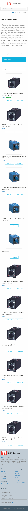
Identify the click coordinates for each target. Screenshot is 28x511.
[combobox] (12, 8)
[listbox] (16, 69)
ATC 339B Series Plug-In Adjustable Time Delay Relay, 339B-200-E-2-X (12, 282)
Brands (3, 471)
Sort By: (4, 69)
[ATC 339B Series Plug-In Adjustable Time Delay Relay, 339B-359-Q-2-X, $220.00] (14, 114)
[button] (14, 54)
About (16, 471)
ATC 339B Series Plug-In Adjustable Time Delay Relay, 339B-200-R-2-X (12, 313)
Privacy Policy (18, 480)
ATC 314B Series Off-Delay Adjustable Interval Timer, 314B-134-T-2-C (14, 219)
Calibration (3, 478)
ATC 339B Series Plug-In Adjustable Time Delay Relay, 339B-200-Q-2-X (12, 94)
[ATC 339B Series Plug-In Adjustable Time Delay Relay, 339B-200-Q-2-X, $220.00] (14, 82)
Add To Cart (10, 100)
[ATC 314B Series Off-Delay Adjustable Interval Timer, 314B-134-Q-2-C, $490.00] (14, 145)
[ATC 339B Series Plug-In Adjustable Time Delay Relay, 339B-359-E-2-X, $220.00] (14, 364)
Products (3, 473)
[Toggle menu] (2, 3)
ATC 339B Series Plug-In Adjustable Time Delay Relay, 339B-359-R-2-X (12, 407)
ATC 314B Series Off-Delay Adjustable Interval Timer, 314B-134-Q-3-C (14, 188)
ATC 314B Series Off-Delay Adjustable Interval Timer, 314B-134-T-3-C (14, 251)
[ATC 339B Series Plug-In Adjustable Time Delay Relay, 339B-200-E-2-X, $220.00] (14, 270)
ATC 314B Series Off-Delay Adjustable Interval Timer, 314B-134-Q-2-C (14, 157)
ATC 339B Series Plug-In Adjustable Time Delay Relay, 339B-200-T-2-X (12, 344)
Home (13, 12)
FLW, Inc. (12, 508)
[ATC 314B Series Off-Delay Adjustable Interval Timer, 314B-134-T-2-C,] (14, 207)
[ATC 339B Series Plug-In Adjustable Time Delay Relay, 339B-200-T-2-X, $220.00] (14, 333)
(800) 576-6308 (6, 502)
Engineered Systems (6, 483)
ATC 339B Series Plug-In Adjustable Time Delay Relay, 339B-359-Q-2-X (12, 125)
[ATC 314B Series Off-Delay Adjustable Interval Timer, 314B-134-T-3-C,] (14, 239)
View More (20, 100)
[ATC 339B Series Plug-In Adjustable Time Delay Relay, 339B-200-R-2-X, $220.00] (14, 301)
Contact (17, 477)
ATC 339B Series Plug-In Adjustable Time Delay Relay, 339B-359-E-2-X (12, 376)
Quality (17, 473)
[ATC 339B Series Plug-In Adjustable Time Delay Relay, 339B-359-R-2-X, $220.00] (14, 395)
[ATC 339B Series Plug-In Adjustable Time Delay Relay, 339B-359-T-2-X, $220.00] (14, 427)
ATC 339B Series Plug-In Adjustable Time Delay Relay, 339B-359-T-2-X (12, 438)
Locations (17, 475)
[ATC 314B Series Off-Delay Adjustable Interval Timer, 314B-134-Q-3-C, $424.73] (14, 176)
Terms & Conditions (20, 482)
